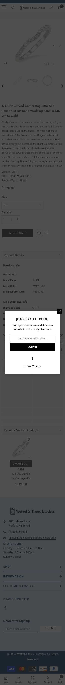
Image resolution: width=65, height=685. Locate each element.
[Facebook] (32, 358)
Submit (33, 346)
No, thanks (34, 366)
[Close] (60, 311)
